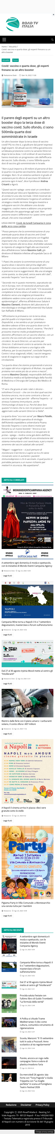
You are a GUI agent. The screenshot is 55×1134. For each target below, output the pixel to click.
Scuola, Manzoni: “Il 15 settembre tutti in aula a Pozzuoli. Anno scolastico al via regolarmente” (36, 1041)
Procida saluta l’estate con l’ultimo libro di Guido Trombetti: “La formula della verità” (36, 998)
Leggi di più (7, 575)
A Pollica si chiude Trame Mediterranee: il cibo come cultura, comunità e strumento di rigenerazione (36, 1023)
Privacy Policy (42, 1104)
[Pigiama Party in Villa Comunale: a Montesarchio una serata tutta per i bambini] (27, 862)
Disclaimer (26, 1104)
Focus (15, 60)
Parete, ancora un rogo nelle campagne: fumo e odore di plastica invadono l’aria (34, 1061)
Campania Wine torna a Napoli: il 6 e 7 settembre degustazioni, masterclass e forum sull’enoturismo (27, 623)
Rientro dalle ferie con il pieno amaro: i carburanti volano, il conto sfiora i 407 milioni (27, 722)
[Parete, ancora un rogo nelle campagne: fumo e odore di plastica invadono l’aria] (9, 1063)
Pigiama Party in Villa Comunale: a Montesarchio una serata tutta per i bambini (26, 904)
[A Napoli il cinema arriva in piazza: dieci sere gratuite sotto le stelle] (27, 771)
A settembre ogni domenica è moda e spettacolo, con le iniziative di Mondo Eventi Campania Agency (27, 564)
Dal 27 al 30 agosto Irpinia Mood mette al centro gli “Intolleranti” (36, 984)
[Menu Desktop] (4, 39)
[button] (52, 39)
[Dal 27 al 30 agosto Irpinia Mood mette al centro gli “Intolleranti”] (27, 653)
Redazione (11, 1104)
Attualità (5, 60)
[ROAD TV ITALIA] (22, 24)
